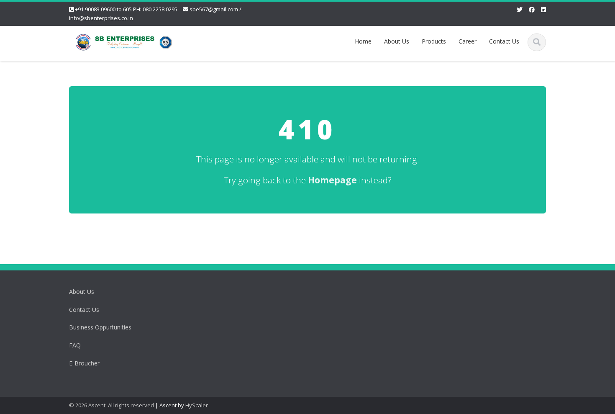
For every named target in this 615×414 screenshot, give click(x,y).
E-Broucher (84, 363)
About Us (396, 41)
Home (363, 41)
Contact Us (504, 41)
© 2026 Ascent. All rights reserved (111, 405)
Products (434, 41)
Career (468, 41)
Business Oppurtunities (100, 327)
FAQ (75, 345)
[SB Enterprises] (123, 40)
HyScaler (196, 405)
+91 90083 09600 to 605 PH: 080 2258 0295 (126, 9)
